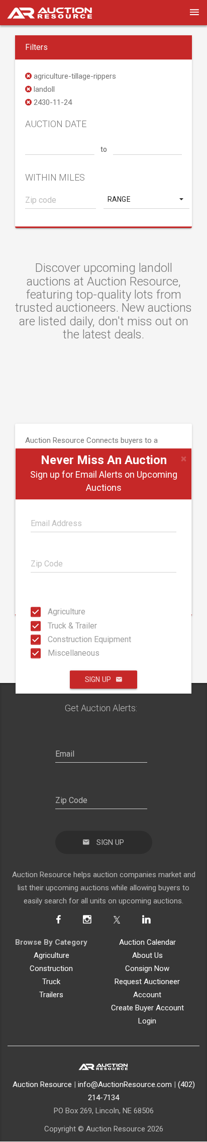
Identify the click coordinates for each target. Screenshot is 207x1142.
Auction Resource (42, 1084)
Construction (51, 968)
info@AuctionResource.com (125, 1084)
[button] (146, 199)
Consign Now (147, 968)
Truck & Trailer (51, 625)
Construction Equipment (51, 639)
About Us (147, 955)
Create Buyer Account (147, 1007)
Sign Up (98, 679)
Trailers (51, 994)
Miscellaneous (51, 653)
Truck (51, 981)
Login (147, 1020)
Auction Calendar (147, 942)
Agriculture (51, 611)
